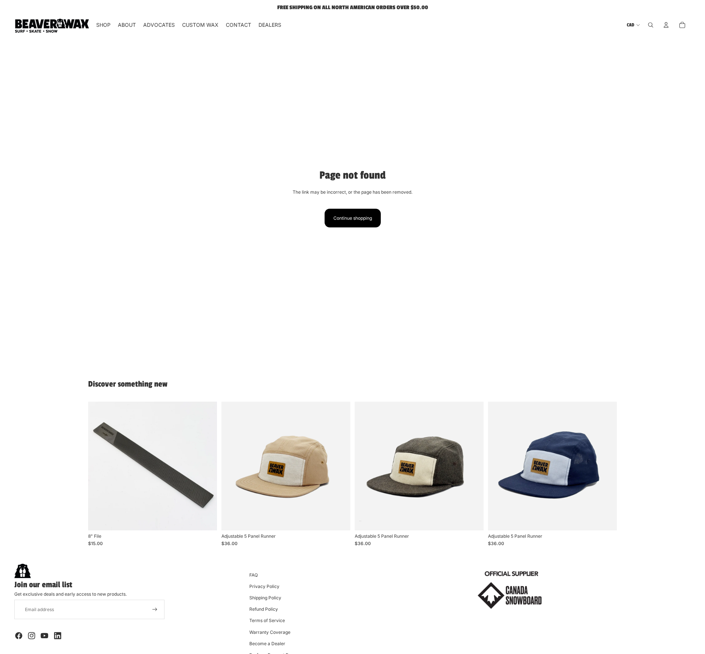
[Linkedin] (57, 635)
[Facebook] (18, 635)
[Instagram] (31, 635)
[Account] (666, 25)
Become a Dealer (267, 643)
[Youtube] (44, 635)
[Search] (651, 25)
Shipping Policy (265, 597)
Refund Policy (263, 609)
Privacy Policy (264, 586)
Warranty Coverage (269, 632)
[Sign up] (154, 609)
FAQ (253, 575)
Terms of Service (267, 620)
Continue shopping (352, 218)
